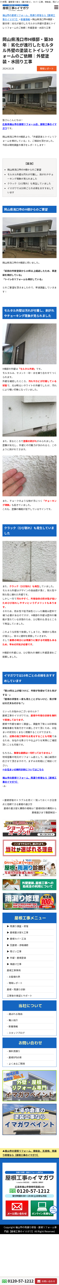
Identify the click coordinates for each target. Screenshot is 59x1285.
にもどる (53, 1210)
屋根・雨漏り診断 (16, 989)
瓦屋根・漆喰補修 (19, 945)
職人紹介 (13, 1020)
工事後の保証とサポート (19, 995)
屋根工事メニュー (30, 918)
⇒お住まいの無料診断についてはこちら (23, 769)
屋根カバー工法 (18, 938)
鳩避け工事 (15, 964)
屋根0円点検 (15, 1057)
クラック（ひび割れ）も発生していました (29, 183)
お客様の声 (14, 976)
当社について (30, 1005)
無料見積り (14, 1051)
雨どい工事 (15, 951)
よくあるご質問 (17, 1063)
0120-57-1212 (21, 1280)
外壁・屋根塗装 (18, 957)
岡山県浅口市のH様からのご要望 (24, 169)
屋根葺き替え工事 (19, 932)
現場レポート (47, 68)
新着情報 (13, 1026)
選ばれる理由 (15, 1014)
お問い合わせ (30, 1043)
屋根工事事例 (14, 970)
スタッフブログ (17, 1032)
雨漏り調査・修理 (19, 926)
